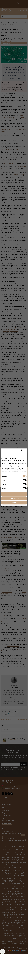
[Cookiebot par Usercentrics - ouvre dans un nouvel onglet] (21, 450)
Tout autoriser (14, 494)
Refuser (14, 502)
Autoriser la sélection (14, 498)
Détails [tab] (12, 453)
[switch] (23, 479)
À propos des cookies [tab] (21, 453)
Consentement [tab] (4, 453)
